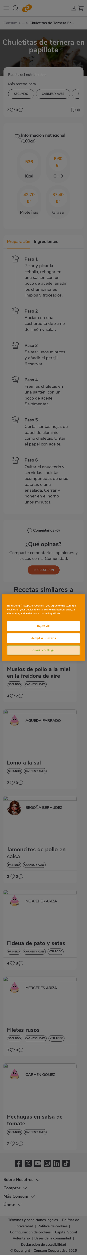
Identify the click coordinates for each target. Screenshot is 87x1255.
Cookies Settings (43, 650)
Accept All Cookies (43, 638)
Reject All (43, 626)
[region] (43, 627)
